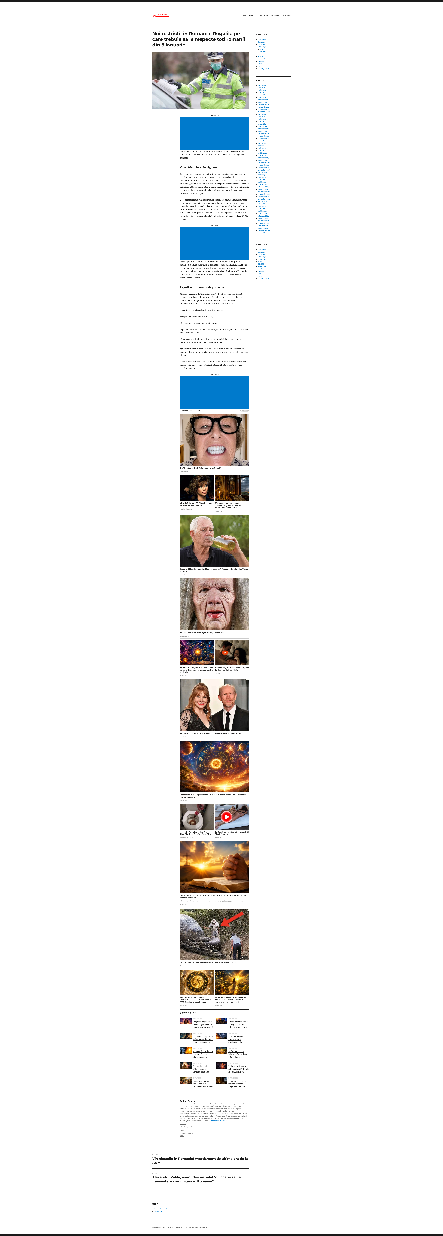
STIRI (260, 66)
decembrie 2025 (264, 105)
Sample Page (158, 1211)
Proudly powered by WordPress (196, 1228)
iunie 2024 (262, 148)
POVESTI (261, 57)
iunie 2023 (262, 177)
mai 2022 (261, 209)
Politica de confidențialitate (164, 1209)
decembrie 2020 (264, 231)
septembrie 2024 (264, 141)
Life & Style (263, 15)
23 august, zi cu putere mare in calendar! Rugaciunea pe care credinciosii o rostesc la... (237, 1086)
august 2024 (262, 143)
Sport (260, 64)
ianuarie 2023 (263, 189)
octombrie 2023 (263, 168)
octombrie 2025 (264, 109)
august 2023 (262, 172)
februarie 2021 (263, 226)
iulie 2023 (261, 175)
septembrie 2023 (264, 170)
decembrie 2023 (264, 163)
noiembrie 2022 (264, 194)
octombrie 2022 (264, 197)
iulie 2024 (261, 146)
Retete (262, 49)
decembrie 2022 (264, 192)
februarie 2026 (263, 100)
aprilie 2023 (262, 182)
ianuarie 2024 (263, 160)
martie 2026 (262, 97)
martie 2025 (262, 126)
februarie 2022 (263, 216)
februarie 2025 (263, 129)
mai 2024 (261, 151)
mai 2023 (261, 180)
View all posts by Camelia (218, 1121)
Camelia (183, 1123)
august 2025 (262, 114)
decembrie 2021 (263, 221)
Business (286, 15)
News (251, 15)
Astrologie (262, 40)
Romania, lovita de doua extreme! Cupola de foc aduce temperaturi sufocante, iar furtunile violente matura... (203, 1057)
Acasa (243, 15)
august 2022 (262, 201)
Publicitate (262, 59)
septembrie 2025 (264, 112)
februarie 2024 (263, 158)
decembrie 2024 (264, 134)
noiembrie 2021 (263, 223)
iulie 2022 (261, 204)
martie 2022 (262, 214)
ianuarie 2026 (263, 102)
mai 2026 (261, 93)
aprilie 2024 (262, 153)
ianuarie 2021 (263, 228)
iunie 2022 (262, 206)
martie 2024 (262, 155)
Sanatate (275, 15)
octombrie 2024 (264, 139)
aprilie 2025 (262, 124)
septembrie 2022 (264, 199)
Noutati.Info (156, 1228)
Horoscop (261, 44)
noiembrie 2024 (264, 136)
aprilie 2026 (262, 95)
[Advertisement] (215, 133)
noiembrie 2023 (263, 165)
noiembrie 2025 (264, 107)
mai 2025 (261, 122)
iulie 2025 (261, 117)
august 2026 (262, 85)
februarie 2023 (263, 187)
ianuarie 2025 (263, 131)
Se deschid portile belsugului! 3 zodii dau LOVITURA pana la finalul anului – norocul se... (238, 1057)
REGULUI (183, 1133)
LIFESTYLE (262, 52)
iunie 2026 (262, 90)
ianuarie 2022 (263, 218)
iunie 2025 (262, 119)
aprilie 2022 (262, 211)
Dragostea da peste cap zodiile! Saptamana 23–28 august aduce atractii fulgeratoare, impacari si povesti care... (203, 1027)
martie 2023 (262, 185)
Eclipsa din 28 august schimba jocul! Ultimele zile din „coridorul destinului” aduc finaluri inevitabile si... (238, 1072)
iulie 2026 (261, 88)
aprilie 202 (262, 233)
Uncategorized (263, 69)
